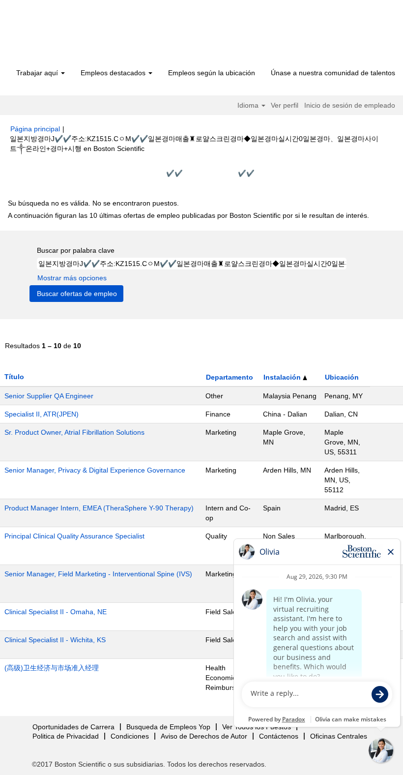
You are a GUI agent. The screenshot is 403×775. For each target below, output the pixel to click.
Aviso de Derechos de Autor (204, 736)
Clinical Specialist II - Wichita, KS (55, 640)
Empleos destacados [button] (114, 73)
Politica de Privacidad (65, 736)
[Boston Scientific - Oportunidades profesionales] (66, 35)
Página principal (35, 129)
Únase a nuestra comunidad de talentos (333, 73)
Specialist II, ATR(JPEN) (41, 414)
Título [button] (14, 377)
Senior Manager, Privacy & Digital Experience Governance (94, 470)
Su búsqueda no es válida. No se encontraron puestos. (93, 203)
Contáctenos (278, 736)
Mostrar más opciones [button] (72, 278)
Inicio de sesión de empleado (349, 105)
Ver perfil (284, 105)
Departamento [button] (229, 377)
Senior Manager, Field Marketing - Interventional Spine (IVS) (98, 574)
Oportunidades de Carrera (73, 727)
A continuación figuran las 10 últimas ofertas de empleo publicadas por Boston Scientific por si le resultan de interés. (188, 215)
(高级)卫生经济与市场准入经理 (51, 668)
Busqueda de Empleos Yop (168, 727)
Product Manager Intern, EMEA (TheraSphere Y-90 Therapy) (99, 508)
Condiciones (130, 736)
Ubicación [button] (342, 377)
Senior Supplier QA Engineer (48, 396)
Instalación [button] (283, 377)
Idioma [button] (248, 105)
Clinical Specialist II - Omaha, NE (55, 612)
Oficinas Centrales (338, 736)
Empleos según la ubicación (211, 73)
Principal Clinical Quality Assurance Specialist (74, 536)
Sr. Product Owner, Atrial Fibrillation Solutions (74, 432)
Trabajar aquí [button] (38, 73)
